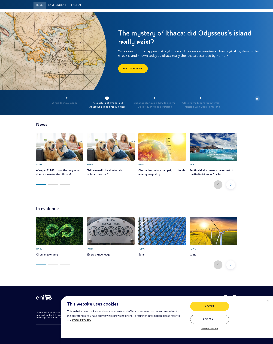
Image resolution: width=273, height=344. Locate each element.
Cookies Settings (209, 328)
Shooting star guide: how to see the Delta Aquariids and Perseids (155, 105)
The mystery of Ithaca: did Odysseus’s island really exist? (107, 105)
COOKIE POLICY (81, 320)
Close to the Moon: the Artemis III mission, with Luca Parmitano (202, 105)
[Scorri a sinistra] (218, 184)
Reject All (209, 319)
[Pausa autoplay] (257, 98)
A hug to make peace (64, 103)
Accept (209, 306)
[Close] (267, 300)
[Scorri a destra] (230, 184)
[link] (59, 154)
